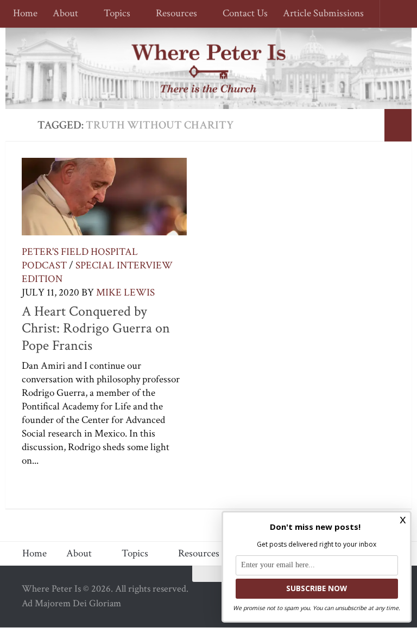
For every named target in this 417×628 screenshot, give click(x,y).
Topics (115, 14)
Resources (173, 14)
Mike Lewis (125, 292)
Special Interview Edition (97, 272)
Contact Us (240, 14)
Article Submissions (318, 14)
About (65, 14)
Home (25, 14)
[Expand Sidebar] (398, 125)
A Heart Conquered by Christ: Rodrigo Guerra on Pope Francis (96, 328)
